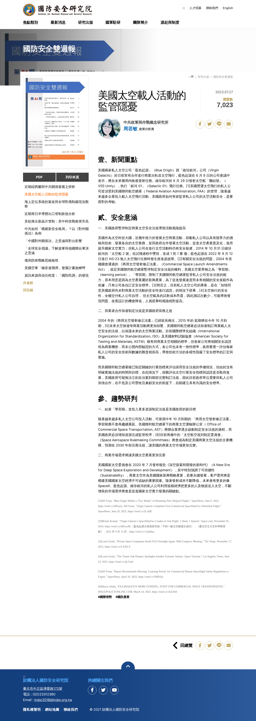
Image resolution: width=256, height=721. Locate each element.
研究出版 (85, 22)
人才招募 (195, 8)
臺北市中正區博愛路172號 (42, 689)
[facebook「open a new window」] (200, 124)
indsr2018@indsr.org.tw (53, 700)
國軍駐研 (113, 22)
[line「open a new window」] (219, 124)
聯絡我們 (212, 8)
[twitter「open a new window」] (209, 124)
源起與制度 (170, 22)
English (228, 8)
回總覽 (186, 645)
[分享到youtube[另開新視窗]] (114, 690)
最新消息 (58, 22)
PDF (39, 177)
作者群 (28, 283)
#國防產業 (122, 597)
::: (184, 8)
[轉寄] (228, 124)
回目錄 (28, 290)
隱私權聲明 (32, 709)
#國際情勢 (105, 597)
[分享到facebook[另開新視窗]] (92, 690)
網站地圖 (52, 709)
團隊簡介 (140, 22)
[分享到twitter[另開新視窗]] (103, 690)
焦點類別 (30, 22)
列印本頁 (72, 177)
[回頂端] (128, 668)
